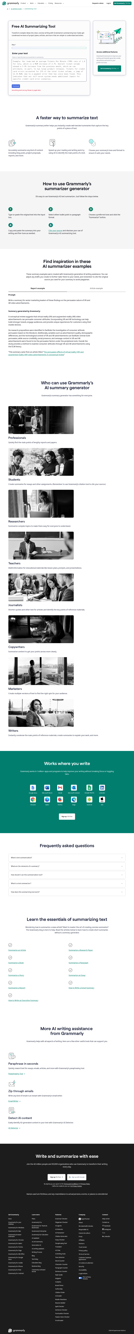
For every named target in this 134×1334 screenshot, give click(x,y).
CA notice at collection (86, 1263)
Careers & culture (84, 1233)
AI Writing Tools (60, 1254)
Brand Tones (59, 1285)
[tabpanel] (67, 326)
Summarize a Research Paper (81, 950)
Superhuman (85, 1219)
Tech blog (35, 1259)
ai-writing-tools (16, 9)
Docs (10, 1219)
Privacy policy (83, 1251)
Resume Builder (60, 1303)
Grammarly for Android (16, 1273)
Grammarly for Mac (14, 1231)
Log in (109, 3)
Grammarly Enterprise (39, 1231)
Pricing (50, 3)
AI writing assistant (38, 1249)
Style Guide (59, 1275)
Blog (33, 1256)
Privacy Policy (85, 1184)
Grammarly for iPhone (15, 1266)
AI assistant (35, 1238)
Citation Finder (60, 1292)
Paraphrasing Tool (15, 1074)
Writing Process (37, 1252)
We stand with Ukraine (86, 1226)
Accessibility (83, 1270)
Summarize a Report (16, 988)
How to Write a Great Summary (81, 988)
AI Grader (58, 1296)
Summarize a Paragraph (78, 963)
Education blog (36, 1263)
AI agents (58, 1226)
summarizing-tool (30, 9)
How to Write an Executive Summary (23, 1000)
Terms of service (84, 1254)
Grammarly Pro (37, 1222)
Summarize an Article (17, 950)
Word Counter (60, 1261)
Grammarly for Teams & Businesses (39, 1227)
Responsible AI (83, 1229)
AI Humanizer (59, 1233)
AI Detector (13, 1128)
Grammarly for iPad (14, 1270)
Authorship (58, 1289)
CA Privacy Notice (76, 1186)
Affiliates (81, 1240)
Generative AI (36, 1245)
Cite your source (55, 230)
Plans (33, 1219)
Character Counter (61, 1264)
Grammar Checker (61, 1219)
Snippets (58, 1278)
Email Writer (13, 1101)
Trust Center (83, 1247)
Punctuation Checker (62, 1313)
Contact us (105, 1222)
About (81, 1222)
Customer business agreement (85, 1258)
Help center (106, 1219)
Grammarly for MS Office (16, 1254)
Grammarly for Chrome (16, 1240)
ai (7, 9)
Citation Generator (61, 1236)
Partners (81, 1244)
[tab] (37, 289)
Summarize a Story (16, 975)
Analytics (58, 1282)
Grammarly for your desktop (14, 1223)
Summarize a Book (16, 963)
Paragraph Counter (61, 1268)
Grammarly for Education (40, 1235)
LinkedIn (107, 1236)
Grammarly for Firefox (15, 1247)
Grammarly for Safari (15, 1243)
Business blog (36, 1266)
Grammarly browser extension (14, 1235)
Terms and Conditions (71, 1184)
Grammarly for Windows (16, 1228)
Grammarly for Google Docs (15, 1258)
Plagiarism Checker (61, 1222)
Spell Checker (59, 1306)
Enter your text (20, 53)
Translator (58, 1247)
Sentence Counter (61, 1271)
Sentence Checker (61, 1310)
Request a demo (97, 3)
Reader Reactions (61, 1299)
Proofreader (59, 1320)
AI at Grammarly (37, 1242)
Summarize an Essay (77, 975)
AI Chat (57, 1250)
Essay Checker (60, 1240)
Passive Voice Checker (62, 1317)
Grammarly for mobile (15, 1263)
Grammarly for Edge (15, 1250)
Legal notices (83, 1273)
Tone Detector (60, 1257)
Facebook (107, 1226)
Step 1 (13, 45)
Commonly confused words (38, 1271)
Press (80, 1236)
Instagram (107, 1229)
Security (81, 1266)
